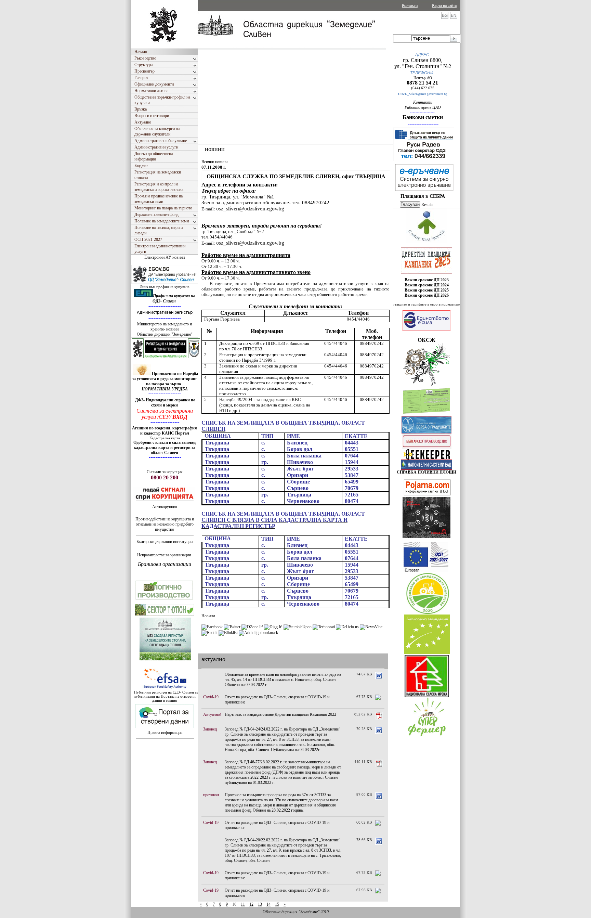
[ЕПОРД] (427, 458)
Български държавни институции (164, 541)
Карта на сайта (444, 5)
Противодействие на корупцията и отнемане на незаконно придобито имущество (164, 524)
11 (243, 904)
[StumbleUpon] (298, 626)
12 (251, 904)
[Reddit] (209, 632)
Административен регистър (165, 312)
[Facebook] (212, 626)
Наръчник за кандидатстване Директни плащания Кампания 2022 (280, 714)
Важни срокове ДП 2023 (427, 279)
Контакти (410, 5)
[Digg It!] (273, 626)
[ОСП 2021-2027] (426, 570)
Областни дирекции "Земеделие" (165, 334)
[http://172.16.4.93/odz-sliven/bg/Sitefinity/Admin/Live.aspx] (426, 242)
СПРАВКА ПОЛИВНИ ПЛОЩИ (426, 472)
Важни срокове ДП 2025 (427, 290)
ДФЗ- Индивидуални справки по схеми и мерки (165, 403)
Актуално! (212, 714)
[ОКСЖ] (426, 260)
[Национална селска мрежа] (427, 696)
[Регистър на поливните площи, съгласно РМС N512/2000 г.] (426, 468)
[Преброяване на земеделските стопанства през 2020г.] (427, 612)
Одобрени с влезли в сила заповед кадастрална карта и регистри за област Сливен (164, 447)
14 (268, 904)
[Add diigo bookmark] (258, 632)
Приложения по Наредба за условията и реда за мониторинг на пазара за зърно (165, 378)
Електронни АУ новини (164, 257)
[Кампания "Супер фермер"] (427, 736)
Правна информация (165, 732)
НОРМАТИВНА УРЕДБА (165, 389)
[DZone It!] (252, 626)
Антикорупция (164, 506)
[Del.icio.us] (347, 626)
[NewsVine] (371, 626)
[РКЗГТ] (166, 357)
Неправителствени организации (164, 555)
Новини (208, 615)
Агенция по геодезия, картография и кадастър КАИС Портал (164, 431)
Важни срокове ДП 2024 (427, 285)
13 (260, 904)
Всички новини (214, 161)
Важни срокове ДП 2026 (427, 295)
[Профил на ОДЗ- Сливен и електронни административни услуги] (165, 283)
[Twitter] (232, 626)
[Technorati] (324, 626)
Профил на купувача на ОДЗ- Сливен (174, 298)
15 (277, 904)
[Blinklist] (228, 632)
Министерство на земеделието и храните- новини (164, 327)
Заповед (210, 729)
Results (427, 204)
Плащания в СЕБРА (422, 196)
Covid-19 (211, 697)
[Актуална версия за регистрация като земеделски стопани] (426, 415)
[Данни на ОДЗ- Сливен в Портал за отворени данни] (164, 728)
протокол (211, 794)
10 (234, 904)
